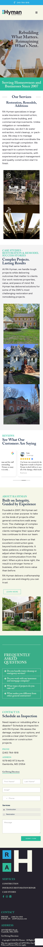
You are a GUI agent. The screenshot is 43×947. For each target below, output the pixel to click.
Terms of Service (15, 945)
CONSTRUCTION (10, 884)
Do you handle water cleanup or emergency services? (22, 672)
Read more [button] (8, 473)
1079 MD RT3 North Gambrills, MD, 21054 (9, 931)
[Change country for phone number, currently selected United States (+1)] (5, 798)
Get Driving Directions (11, 772)
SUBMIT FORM (31, 838)
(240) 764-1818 (10, 752)
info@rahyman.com (19, 919)
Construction (11, 809)
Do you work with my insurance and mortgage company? (21, 679)
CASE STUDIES (9, 892)
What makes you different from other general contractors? (21, 694)
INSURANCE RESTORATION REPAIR (18, 888)
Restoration (10, 814)
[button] (21, 672)
